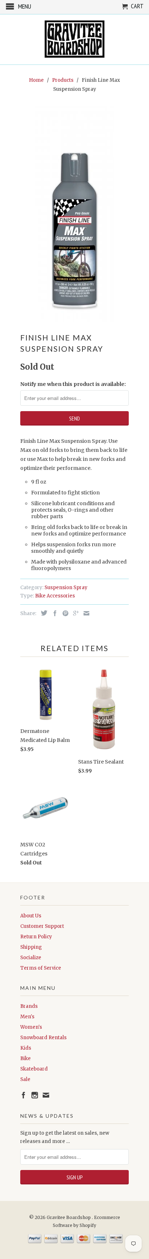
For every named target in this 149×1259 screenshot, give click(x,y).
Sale (25, 1079)
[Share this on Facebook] (53, 613)
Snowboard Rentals (43, 1038)
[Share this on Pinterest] (63, 613)
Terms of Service (40, 968)
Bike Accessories (55, 596)
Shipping (31, 947)
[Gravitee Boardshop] (74, 39)
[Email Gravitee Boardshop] (46, 1095)
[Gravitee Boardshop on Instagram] (34, 1095)
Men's (27, 1017)
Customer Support (42, 926)
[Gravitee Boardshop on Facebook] (23, 1095)
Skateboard (34, 1069)
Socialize (30, 958)
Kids (25, 1048)
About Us (30, 916)
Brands (29, 1006)
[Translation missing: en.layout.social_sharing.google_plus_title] (74, 613)
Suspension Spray (66, 587)
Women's (31, 1027)
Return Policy (36, 937)
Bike (25, 1058)
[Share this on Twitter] (42, 613)
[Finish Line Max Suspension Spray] (74, 214)
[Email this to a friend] (84, 613)
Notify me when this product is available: (73, 384)
